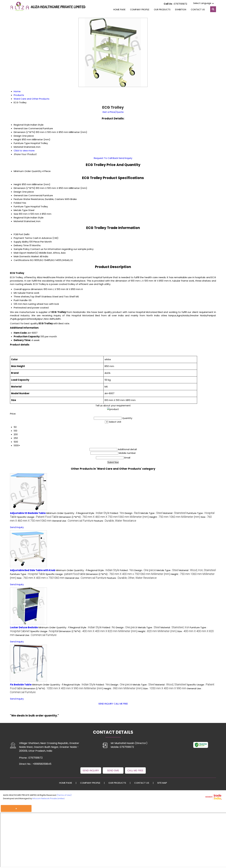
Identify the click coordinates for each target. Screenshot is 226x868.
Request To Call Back (106, 158)
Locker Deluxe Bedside (24, 627)
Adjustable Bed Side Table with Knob (32, 570)
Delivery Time (21, 245)
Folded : (117, 513)
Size (16, 213)
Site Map (162, 782)
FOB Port (18, 234)
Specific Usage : (38, 517)
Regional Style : (94, 513)
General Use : (72, 520)
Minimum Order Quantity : (61, 513)
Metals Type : (152, 513)
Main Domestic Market (26, 256)
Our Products (162, 9)
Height (17, 184)
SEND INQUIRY (105, 703)
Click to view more (24, 150)
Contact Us (198, 9)
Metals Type (21, 210)
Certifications (21, 260)
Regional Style (22, 217)
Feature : (115, 520)
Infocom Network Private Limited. (48, 798)
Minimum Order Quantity (28, 171)
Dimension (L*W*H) (24, 188)
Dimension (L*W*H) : (104, 517)
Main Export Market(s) (26, 252)
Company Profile (139, 9)
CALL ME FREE (121, 703)
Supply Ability (21, 241)
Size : (40, 578)
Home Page (119, 9)
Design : (132, 513)
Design (17, 191)
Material (18, 221)
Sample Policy (22, 249)
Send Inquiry (125, 158)
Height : (174, 517)
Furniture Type (22, 206)
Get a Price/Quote (113, 112)
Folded (17, 202)
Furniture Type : (27, 574)
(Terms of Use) (64, 795)
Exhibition (180, 9)
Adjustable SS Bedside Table (28, 513)
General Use (21, 195)
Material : (174, 513)
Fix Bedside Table (21, 684)
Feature (18, 199)
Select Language (202, 3)
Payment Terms (23, 238)
